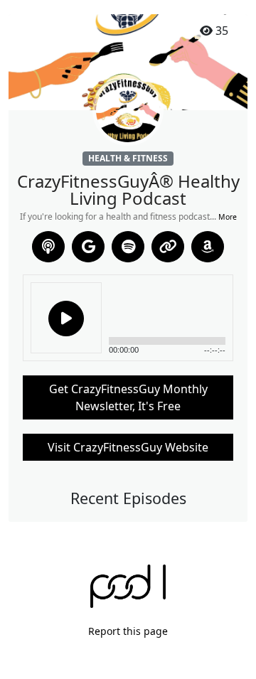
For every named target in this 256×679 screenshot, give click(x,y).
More (227, 217)
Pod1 (128, 586)
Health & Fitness (128, 158)
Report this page (128, 631)
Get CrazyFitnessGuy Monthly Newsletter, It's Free (128, 397)
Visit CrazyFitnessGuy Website (128, 447)
